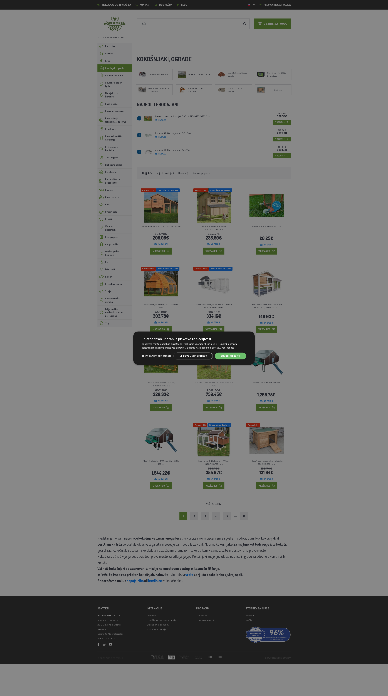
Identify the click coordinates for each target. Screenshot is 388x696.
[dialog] (194, 348)
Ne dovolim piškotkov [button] (193, 355)
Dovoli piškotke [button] (231, 355)
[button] (156, 355)
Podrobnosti (227, 347)
